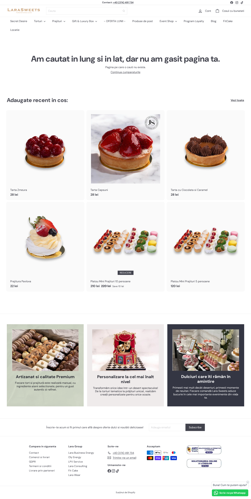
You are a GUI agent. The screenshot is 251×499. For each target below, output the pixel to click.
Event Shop (167, 21)
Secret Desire (18, 21)
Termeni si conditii (40, 466)
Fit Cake (73, 470)
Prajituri (57, 21)
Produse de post (142, 21)
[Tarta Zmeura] (45, 155)
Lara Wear (74, 475)
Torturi (38, 21)
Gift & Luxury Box (83, 21)
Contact (34, 452)
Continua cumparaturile (125, 72)
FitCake (228, 21)
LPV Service (75, 461)
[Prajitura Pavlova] (45, 247)
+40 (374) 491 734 (123, 2)
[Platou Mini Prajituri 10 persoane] (125, 247)
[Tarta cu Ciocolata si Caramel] (205, 155)
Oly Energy (74, 457)
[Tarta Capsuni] (125, 155)
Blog (213, 21)
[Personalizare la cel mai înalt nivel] (125, 350)
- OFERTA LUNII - (115, 21)
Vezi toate (237, 100)
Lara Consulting (77, 466)
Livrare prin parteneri (42, 470)
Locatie (14, 30)
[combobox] (86, 11)
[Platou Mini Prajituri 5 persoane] (205, 247)
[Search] (123, 11)
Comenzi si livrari (39, 457)
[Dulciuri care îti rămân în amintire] (205, 350)
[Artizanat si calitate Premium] (45, 350)
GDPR (32, 461)
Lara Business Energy (81, 452)
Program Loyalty (194, 21)
